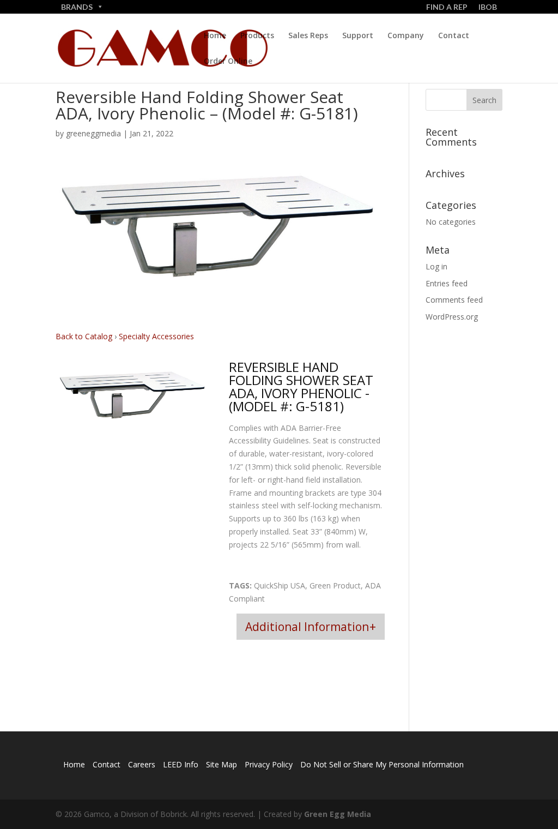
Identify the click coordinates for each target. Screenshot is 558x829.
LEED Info (180, 764)
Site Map (221, 764)
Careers (141, 764)
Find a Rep (447, 6)
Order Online (228, 61)
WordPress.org (452, 316)
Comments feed (454, 300)
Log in (436, 266)
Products (257, 36)
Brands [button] (77, 6)
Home (215, 36)
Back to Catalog (85, 336)
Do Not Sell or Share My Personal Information (382, 764)
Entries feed (447, 283)
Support (357, 36)
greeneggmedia (93, 133)
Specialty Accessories (156, 336)
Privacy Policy (269, 764)
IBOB (487, 6)
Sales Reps (308, 36)
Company (405, 36)
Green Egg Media (337, 814)
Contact (453, 36)
